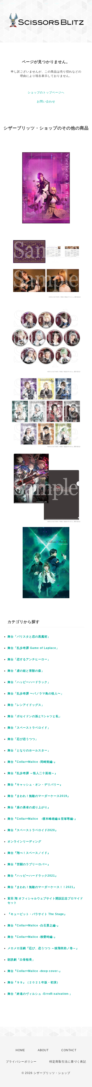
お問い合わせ (46, 101)
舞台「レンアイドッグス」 (26, 705)
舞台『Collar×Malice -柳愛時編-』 (32, 937)
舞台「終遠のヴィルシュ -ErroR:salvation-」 (40, 993)
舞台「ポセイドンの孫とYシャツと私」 (35, 716)
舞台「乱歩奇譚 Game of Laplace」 (33, 648)
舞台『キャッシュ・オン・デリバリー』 (35, 784)
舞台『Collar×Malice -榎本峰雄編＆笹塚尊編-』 (42, 818)
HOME (20, 1050)
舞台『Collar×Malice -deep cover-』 (35, 971)
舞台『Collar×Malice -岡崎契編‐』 (32, 761)
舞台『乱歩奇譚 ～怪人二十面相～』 (33, 773)
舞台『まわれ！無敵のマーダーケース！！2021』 (42, 887)
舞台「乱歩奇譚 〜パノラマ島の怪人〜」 (36, 693)
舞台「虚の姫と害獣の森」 (26, 670)
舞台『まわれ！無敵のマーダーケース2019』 (39, 796)
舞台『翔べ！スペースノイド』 (29, 853)
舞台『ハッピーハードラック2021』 (33, 875)
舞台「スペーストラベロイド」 (29, 727)
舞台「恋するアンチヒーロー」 (29, 659)
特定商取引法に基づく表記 (67, 1061)
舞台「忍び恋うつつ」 (23, 739)
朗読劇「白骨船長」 (21, 959)
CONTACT (68, 1050)
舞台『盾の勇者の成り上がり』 (29, 807)
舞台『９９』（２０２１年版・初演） (34, 982)
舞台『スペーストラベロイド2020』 (33, 830)
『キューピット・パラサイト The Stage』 (37, 914)
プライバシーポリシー (21, 1061)
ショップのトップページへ (46, 92)
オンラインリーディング (24, 841)
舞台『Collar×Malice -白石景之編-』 (34, 925)
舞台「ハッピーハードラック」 (29, 682)
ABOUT (43, 1050)
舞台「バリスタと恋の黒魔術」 (29, 636)
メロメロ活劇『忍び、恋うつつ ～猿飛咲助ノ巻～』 (43, 948)
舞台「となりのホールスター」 (29, 750)
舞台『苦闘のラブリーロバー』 (29, 864)
